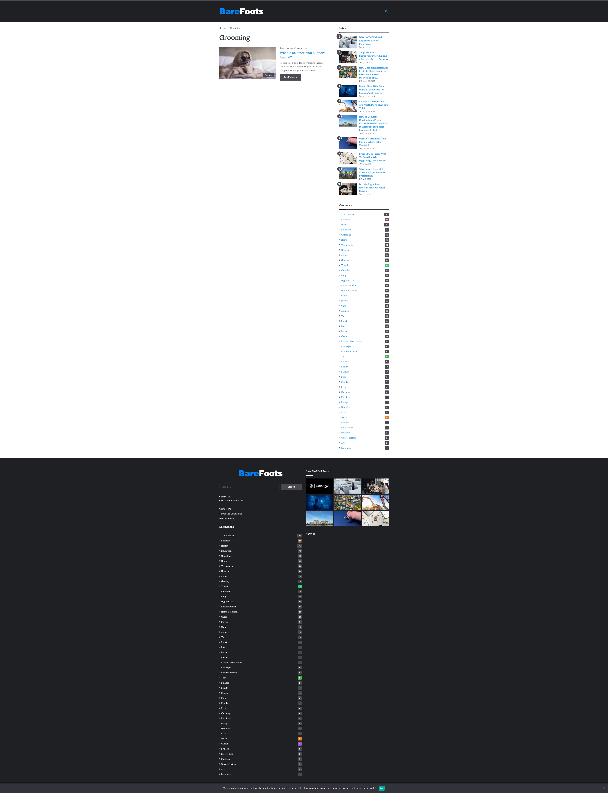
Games (224, 743)
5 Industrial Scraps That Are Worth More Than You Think (373, 105)
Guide (344, 295)
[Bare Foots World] (241, 11)
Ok (381, 788)
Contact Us (225, 508)
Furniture (346, 397)
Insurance (346, 447)
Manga (344, 402)
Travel (344, 265)
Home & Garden (349, 290)
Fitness (345, 422)
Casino (344, 336)
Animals (345, 310)
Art (343, 442)
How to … (346, 250)
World (344, 417)
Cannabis (345, 270)
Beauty (344, 366)
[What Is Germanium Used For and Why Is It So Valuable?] (348, 143)
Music (344, 331)
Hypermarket (348, 280)
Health (344, 224)
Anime (344, 255)
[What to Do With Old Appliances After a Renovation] (348, 42)
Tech (343, 356)
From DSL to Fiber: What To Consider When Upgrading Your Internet (372, 157)
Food (343, 376)
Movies (344, 300)
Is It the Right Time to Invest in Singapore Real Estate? (372, 187)
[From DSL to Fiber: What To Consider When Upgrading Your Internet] (348, 158)
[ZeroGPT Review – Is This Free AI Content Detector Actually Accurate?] (319, 486)
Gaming (345, 260)
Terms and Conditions (230, 513)
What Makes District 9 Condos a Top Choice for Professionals (372, 172)
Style (343, 387)
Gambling (346, 234)
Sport (344, 321)
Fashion (345, 371)
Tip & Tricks (347, 214)
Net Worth (346, 407)
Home (224, 28)
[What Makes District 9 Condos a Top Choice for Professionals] (348, 173)
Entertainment (348, 285)
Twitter (310, 533)
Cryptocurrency (349, 351)
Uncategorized (348, 437)
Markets (345, 432)
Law (343, 326)
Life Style (346, 346)
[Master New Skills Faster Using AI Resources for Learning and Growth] (348, 91)
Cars (343, 305)
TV (342, 316)
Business (345, 219)
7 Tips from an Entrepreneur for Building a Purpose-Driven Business (373, 56)
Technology (347, 244)
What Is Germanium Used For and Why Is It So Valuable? (372, 142)
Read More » (290, 77)
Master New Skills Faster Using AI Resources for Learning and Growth (372, 89)
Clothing (345, 392)
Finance (345, 361)
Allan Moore (287, 48)
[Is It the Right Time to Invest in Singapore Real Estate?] (348, 189)
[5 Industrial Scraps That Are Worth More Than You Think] (348, 106)
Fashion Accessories (351, 341)
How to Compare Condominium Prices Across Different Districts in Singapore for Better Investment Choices (373, 123)
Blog (343, 275)
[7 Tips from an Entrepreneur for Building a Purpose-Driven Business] (348, 57)
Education (346, 229)
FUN (343, 412)
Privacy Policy (226, 518)
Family (344, 381)
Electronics (347, 427)
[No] (604, 788)
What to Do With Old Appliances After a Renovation (370, 40)
